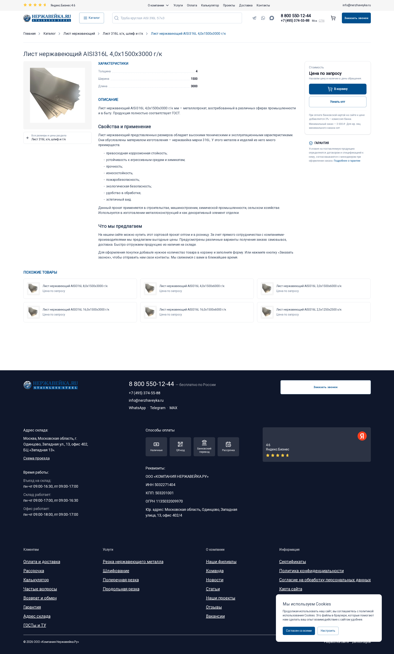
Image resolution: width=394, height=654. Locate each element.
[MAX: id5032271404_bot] (272, 18)
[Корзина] (333, 18)
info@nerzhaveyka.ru (357, 5)
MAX (173, 408)
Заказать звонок (356, 18)
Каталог (94, 17)
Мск (314, 21)
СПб (322, 21)
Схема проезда (36, 458)
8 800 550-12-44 (296, 15)
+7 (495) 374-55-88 (295, 21)
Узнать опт (337, 101)
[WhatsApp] (263, 18)
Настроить (328, 630)
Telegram (157, 408)
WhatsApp (137, 408)
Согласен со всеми (299, 630)
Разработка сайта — (347, 641)
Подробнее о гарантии (347, 160)
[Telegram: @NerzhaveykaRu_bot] (254, 18)
